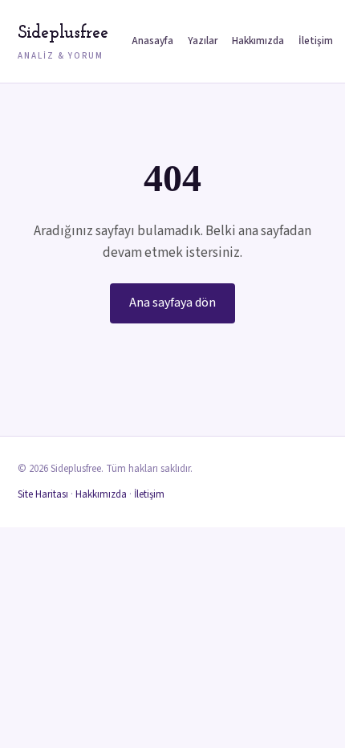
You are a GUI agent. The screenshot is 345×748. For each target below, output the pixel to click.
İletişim (315, 41)
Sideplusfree (63, 43)
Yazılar (202, 41)
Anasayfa (152, 41)
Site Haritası (43, 494)
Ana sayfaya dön (172, 302)
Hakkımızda (258, 41)
